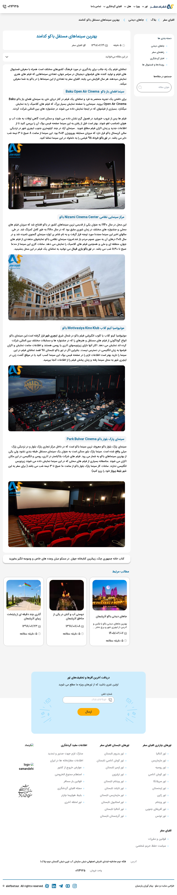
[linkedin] (54, 886)
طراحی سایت (167, 886)
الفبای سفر (168, 20)
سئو (156, 886)
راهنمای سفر (158, 52)
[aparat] (47, 886)
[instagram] (75, 886)
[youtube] (68, 886)
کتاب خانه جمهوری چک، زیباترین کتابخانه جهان (97, 559)
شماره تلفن (106, 694)
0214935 (80, 870)
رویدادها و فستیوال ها (153, 65)
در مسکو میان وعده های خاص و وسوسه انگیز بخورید (39, 559)
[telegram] (61, 886)
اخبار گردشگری (157, 59)
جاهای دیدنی (136, 20)
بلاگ (153, 20)
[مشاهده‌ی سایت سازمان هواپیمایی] (25, 790)
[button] (88, 712)
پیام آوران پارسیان (144, 886)
